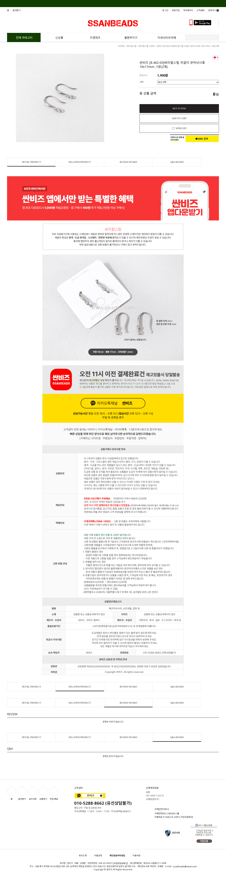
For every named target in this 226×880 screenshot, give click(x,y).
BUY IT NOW (179, 108)
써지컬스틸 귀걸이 (147, 46)
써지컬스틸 (131, 46)
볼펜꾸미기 (131, 38)
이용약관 (136, 855)
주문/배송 (54, 798)
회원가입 (176, 10)
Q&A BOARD (177, 162)
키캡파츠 (95, 38)
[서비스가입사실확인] (183, 816)
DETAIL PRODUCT (31, 162)
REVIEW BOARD (128, 162)
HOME (121, 46)
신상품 (59, 38)
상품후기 (43, 798)
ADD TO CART (179, 118)
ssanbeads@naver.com (185, 866)
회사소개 (83, 855)
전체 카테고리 (24, 38)
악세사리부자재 (166, 38)
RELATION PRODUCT (80, 162)
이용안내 (98, 855)
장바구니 (213, 10)
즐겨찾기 (16, 10)
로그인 (165, 10)
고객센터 (200, 10)
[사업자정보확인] (120, 863)
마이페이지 (188, 10)
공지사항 (33, 798)
